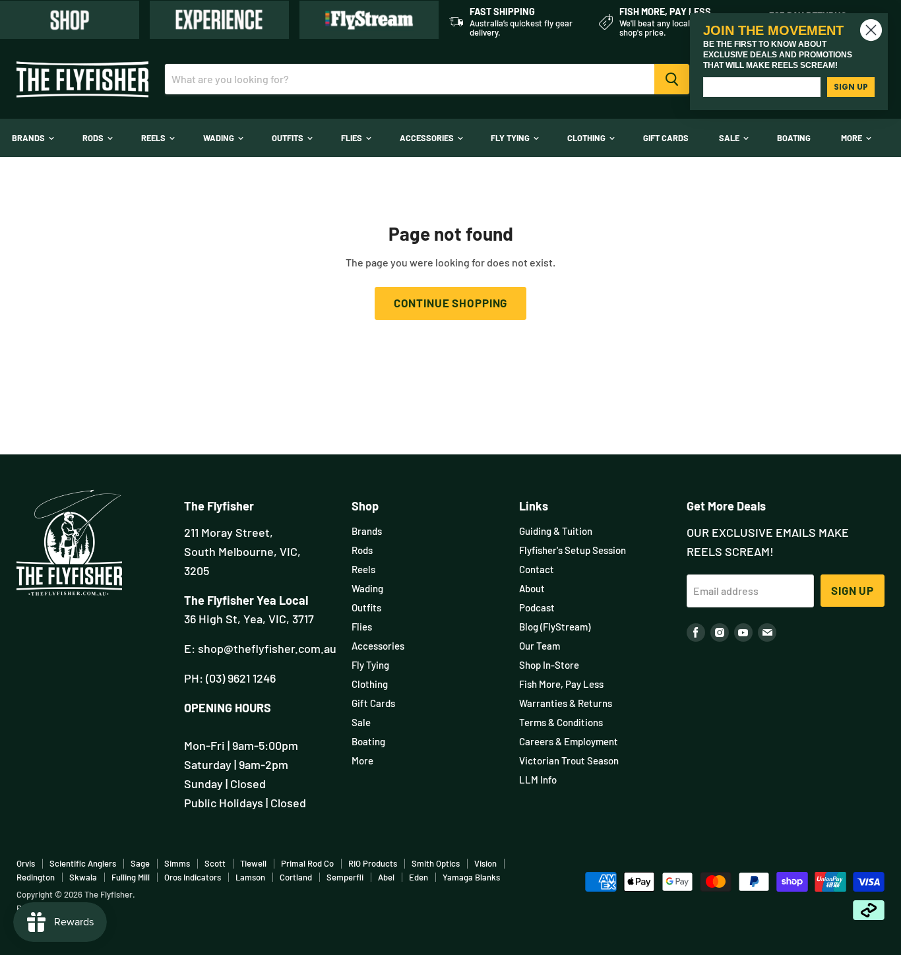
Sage (140, 863)
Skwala (83, 877)
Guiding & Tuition (555, 531)
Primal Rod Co (307, 863)
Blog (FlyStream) (554, 626)
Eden (418, 877)
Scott (215, 863)
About (532, 588)
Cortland (296, 877)
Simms (177, 863)
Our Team (539, 646)
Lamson (250, 877)
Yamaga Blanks (471, 877)
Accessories (428, 138)
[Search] (671, 79)
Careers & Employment (568, 741)
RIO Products (372, 863)
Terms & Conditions (561, 722)
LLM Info (538, 780)
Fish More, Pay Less (561, 684)
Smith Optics (436, 863)
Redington (35, 877)
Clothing (587, 138)
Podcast (537, 607)
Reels (154, 138)
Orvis (25, 863)
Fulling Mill (130, 877)
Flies (352, 138)
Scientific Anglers (82, 863)
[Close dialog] (871, 30)
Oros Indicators (192, 877)
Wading (219, 138)
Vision (485, 863)
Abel (386, 877)
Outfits (288, 138)
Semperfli (344, 877)
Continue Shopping (450, 302)
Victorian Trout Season (569, 760)
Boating (794, 138)
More (852, 138)
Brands (29, 138)
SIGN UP (851, 86)
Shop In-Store (549, 665)
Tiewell (253, 863)
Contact (536, 569)
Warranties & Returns (565, 703)
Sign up (852, 590)
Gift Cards (666, 138)
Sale (730, 138)
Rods (94, 138)
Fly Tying (511, 138)
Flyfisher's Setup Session (572, 550)
